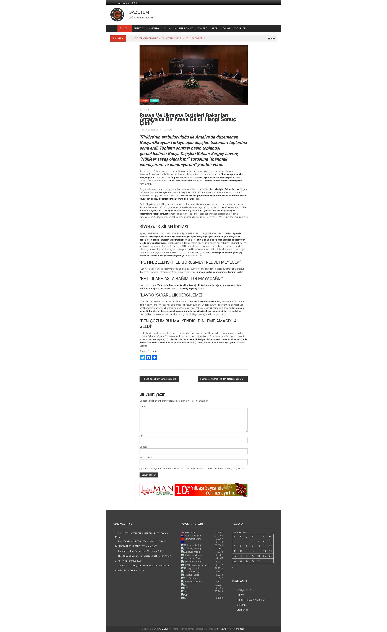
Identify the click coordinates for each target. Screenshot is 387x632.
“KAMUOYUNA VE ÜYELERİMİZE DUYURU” (138, 533)
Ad (142, 436)
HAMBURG (153, 28)
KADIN (166, 28)
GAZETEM (139, 12)
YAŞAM (226, 28)
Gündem (144, 101)
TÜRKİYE (138, 28)
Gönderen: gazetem (150, 130)
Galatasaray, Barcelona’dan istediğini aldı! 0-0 (221, 379)
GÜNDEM (124, 28)
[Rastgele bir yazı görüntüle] (273, 28)
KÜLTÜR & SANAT (184, 28)
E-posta (144, 447)
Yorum (144, 406)
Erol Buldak (242, 610)
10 (258, 546)
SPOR (214, 28)
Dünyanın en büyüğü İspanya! (145, 38)
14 (241, 551)
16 (253, 551)
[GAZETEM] (113, 28)
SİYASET (202, 28)
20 (235, 556)
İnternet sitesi (146, 457)
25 (264, 556)
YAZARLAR (240, 28)
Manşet (154, 101)
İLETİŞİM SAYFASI (245, 590)
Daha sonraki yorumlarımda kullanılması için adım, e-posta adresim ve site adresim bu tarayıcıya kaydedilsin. (193, 468)
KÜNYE (240, 595)
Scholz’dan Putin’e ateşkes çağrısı (160, 379)
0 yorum (168, 130)
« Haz (234, 567)
